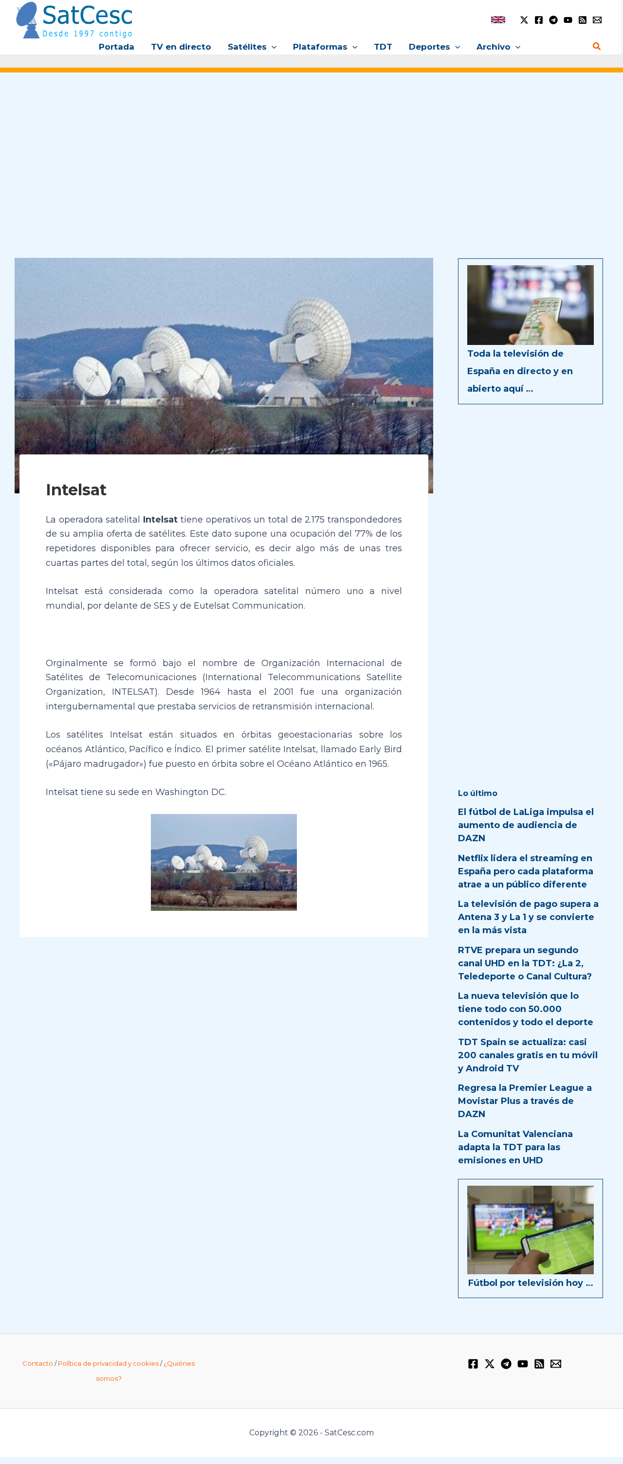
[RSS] (582, 20)
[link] (498, 20)
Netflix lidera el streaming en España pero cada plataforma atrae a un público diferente (525, 871)
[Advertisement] (311, 155)
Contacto (37, 1363)
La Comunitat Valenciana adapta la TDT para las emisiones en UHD (515, 1147)
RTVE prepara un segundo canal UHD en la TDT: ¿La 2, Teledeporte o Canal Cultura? (525, 963)
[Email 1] (597, 20)
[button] (271, 46)
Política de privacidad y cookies (108, 1363)
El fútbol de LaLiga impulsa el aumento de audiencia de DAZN (526, 825)
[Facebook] (538, 20)
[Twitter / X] (524, 20)
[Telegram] (553, 20)
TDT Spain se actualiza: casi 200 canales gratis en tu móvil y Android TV (528, 1055)
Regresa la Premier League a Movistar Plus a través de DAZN (525, 1101)
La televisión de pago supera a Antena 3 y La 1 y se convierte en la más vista (528, 917)
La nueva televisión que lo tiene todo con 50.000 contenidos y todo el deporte (525, 1009)
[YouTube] (568, 20)
